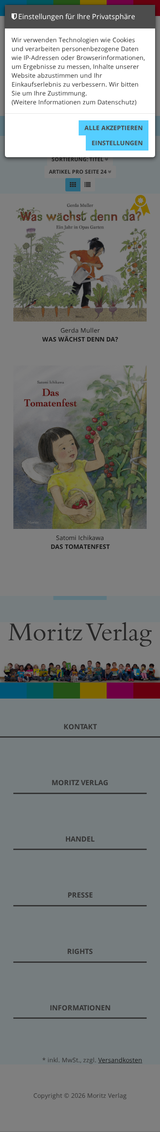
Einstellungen (117, 143)
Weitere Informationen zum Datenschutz (74, 102)
